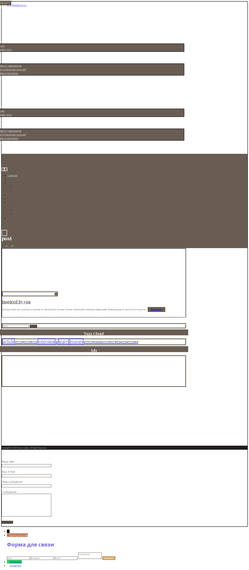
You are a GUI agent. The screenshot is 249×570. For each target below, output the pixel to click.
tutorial (113, 343)
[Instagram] (4, 415)
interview (46, 341)
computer (19, 343)
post (95, 343)
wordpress (130, 343)
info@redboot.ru (16, 5)
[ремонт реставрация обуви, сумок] (18, 17)
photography (88, 343)
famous (34, 343)
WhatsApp (16, 562)
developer (27, 343)
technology (105, 343)
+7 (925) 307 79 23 (16, 428)
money (76, 341)
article (8, 341)
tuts (118, 343)
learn (64, 341)
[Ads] (16, 384)
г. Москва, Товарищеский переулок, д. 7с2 (32, 423)
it (56, 343)
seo (99, 343)
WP (136, 343)
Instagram (15, 565)
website (123, 343)
